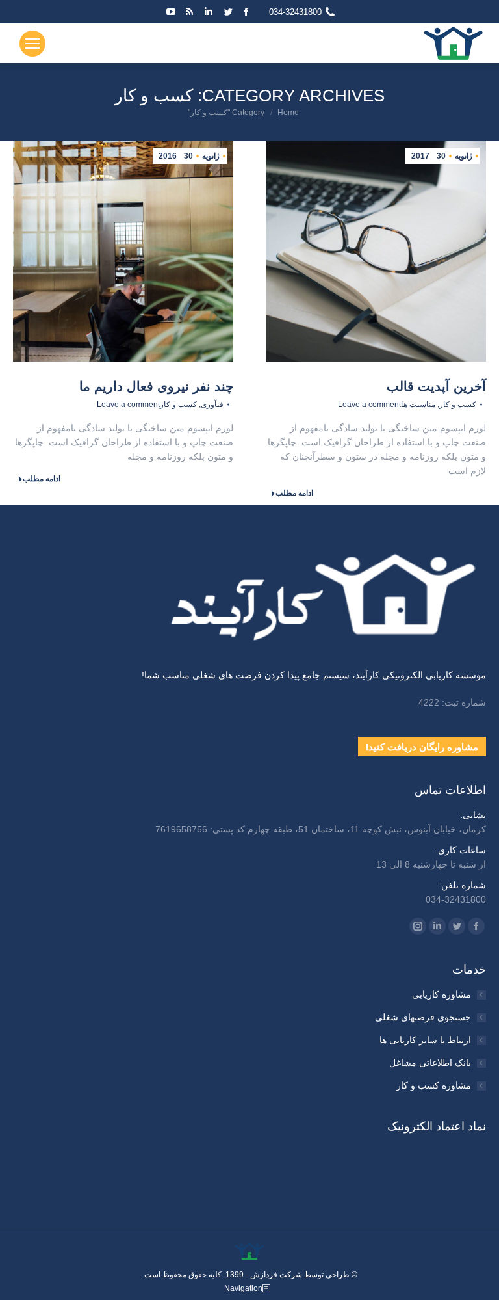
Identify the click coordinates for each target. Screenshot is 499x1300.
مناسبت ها (418, 404)
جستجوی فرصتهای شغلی (423, 1017)
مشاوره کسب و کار (433, 1085)
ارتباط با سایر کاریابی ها (425, 1040)
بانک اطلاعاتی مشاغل (430, 1062)
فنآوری (212, 404)
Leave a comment (369, 404)
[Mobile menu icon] (32, 44)
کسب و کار (457, 404)
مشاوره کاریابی (441, 994)
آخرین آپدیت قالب (436, 386)
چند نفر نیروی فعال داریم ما (156, 386)
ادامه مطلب (294, 492)
